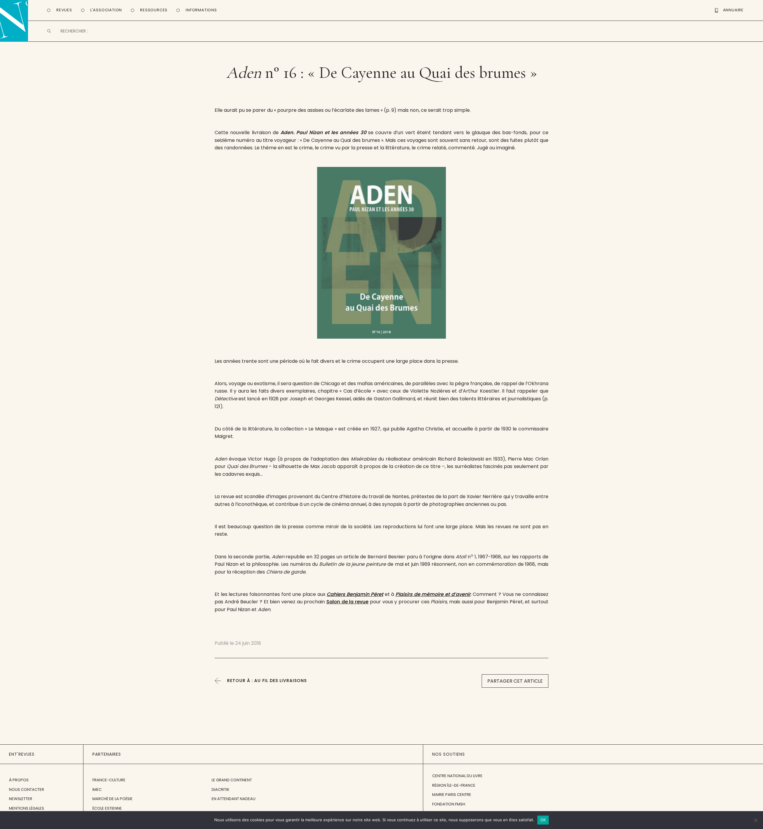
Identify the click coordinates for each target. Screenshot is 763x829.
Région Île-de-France (453, 785)
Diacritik (220, 789)
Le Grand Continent (232, 780)
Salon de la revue (347, 601)
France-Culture (108, 780)
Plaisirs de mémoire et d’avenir (433, 594)
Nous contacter (26, 789)
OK (543, 819)
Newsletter (20, 799)
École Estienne (107, 808)
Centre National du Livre (457, 776)
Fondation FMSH (448, 804)
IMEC (97, 789)
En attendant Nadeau (233, 799)
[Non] (756, 820)
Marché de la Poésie (112, 799)
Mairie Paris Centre (451, 794)
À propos (19, 780)
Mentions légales (26, 808)
